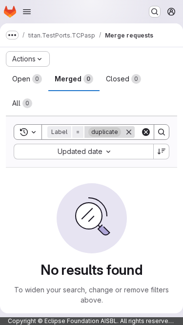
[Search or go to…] (155, 12)
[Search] (161, 132)
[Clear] (146, 132)
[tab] (27, 79)
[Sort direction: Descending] (161, 151)
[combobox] (83, 151)
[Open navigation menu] (27, 11)
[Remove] (129, 132)
